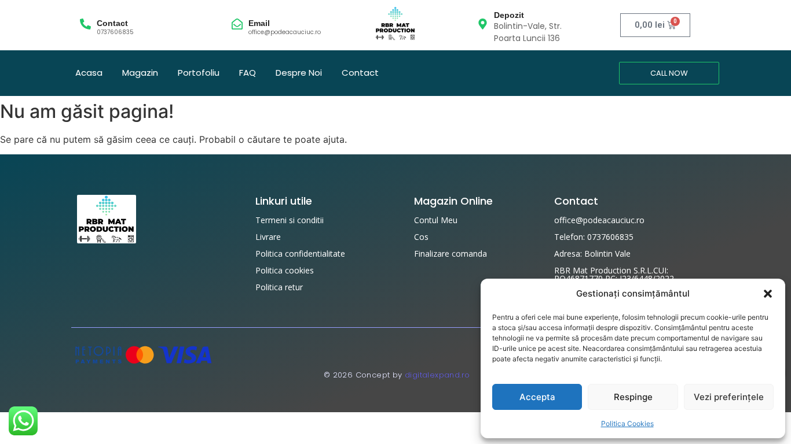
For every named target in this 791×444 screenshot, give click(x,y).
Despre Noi (299, 72)
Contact (112, 23)
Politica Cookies (627, 423)
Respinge (633, 396)
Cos (421, 236)
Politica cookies (284, 270)
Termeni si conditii (289, 219)
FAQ (247, 72)
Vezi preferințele (729, 396)
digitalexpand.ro (437, 374)
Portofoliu (198, 72)
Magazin (140, 72)
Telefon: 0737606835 (593, 236)
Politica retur (279, 287)
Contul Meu (435, 219)
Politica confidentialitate (300, 253)
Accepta (537, 396)
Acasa (88, 72)
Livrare (268, 236)
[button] (768, 293)
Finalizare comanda (450, 253)
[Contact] (85, 24)
